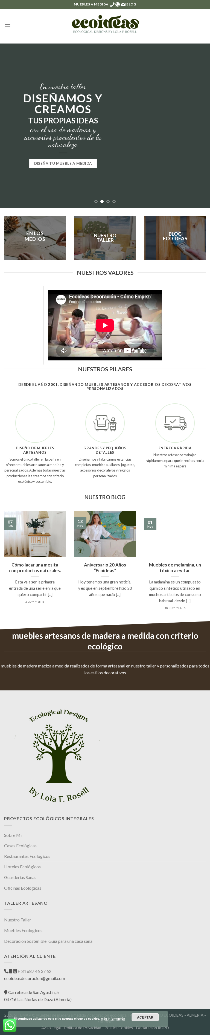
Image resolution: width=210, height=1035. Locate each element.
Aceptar (145, 1017)
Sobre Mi (13, 835)
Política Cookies (118, 1027)
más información (113, 1018)
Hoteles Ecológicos (22, 866)
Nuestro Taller (17, 919)
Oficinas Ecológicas (22, 888)
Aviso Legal (51, 1027)
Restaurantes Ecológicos (27, 856)
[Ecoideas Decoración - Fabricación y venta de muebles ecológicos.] (105, 26)
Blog (131, 4)
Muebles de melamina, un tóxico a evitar (175, 568)
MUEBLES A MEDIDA (91, 4)
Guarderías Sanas (20, 877)
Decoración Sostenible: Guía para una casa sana (48, 941)
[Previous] (11, 125)
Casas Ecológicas (20, 845)
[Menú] (7, 26)
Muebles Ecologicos (23, 930)
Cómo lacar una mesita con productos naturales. (35, 568)
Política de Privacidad (82, 1027)
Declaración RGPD (152, 1027)
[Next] (199, 125)
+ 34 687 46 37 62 (34, 971)
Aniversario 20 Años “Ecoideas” (105, 568)
